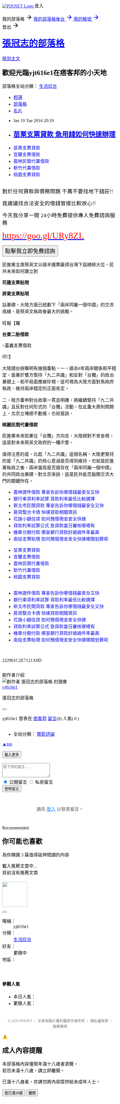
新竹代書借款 (26, 168)
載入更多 (11, 755)
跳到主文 (11, 58)
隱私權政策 (99, 1021)
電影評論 (46, 734)
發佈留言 (11, 789)
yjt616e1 (10, 687)
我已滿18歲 (13, 1093)
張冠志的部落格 (33, 43)
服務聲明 (60, 1026)
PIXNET (26, 1021)
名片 (17, 110)
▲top (7, 744)
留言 (52, 718)
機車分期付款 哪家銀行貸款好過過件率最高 (56, 532)
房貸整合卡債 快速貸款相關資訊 (45, 512)
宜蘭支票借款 (26, 154)
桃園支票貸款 (26, 174)
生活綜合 (48, 86)
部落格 (20, 104)
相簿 (17, 97)
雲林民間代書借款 (31, 161)
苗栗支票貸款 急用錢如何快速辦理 (64, 134)
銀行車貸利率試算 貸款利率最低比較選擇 (54, 499)
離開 (32, 1093)
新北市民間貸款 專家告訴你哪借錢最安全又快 (58, 505)
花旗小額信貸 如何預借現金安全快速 (49, 519)
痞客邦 (40, 718)
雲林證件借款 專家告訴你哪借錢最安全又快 (56, 492)
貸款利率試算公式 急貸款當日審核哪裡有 (54, 525)
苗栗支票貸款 (26, 148)
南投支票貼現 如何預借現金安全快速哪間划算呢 (60, 539)
